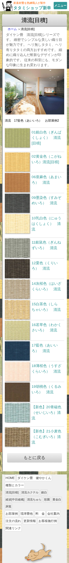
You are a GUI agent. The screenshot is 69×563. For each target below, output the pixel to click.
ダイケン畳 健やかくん (34, 478)
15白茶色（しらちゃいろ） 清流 (46, 307)
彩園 (47, 499)
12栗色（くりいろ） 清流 (45, 266)
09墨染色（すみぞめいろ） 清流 (46, 200)
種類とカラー (15, 485)
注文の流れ (13, 521)
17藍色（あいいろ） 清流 (45, 348)
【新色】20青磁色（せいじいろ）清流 (46, 412)
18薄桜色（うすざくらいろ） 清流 (46, 368)
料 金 (40, 513)
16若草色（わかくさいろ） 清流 (46, 327)
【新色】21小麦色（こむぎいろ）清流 (46, 436)
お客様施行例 (48, 521)
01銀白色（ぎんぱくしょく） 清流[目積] (46, 137)
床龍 (8, 506)
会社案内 (53, 513)
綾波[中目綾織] (15, 499)
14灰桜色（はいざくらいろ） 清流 (46, 286)
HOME (10, 478)
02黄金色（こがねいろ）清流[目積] (46, 159)
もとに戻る (34, 457)
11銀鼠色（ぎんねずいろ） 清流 (46, 245)
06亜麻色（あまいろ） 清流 (46, 179)
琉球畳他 (27, 513)
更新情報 (30, 521)
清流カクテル (30, 492)
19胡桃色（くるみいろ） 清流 (46, 389)
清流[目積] (12, 492)
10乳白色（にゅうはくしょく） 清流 (46, 223)
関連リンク (13, 528)
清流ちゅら (34, 499)
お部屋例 (12, 513)
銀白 (44, 492)
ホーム (12, 29)
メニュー (60, 5)
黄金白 (57, 499)
